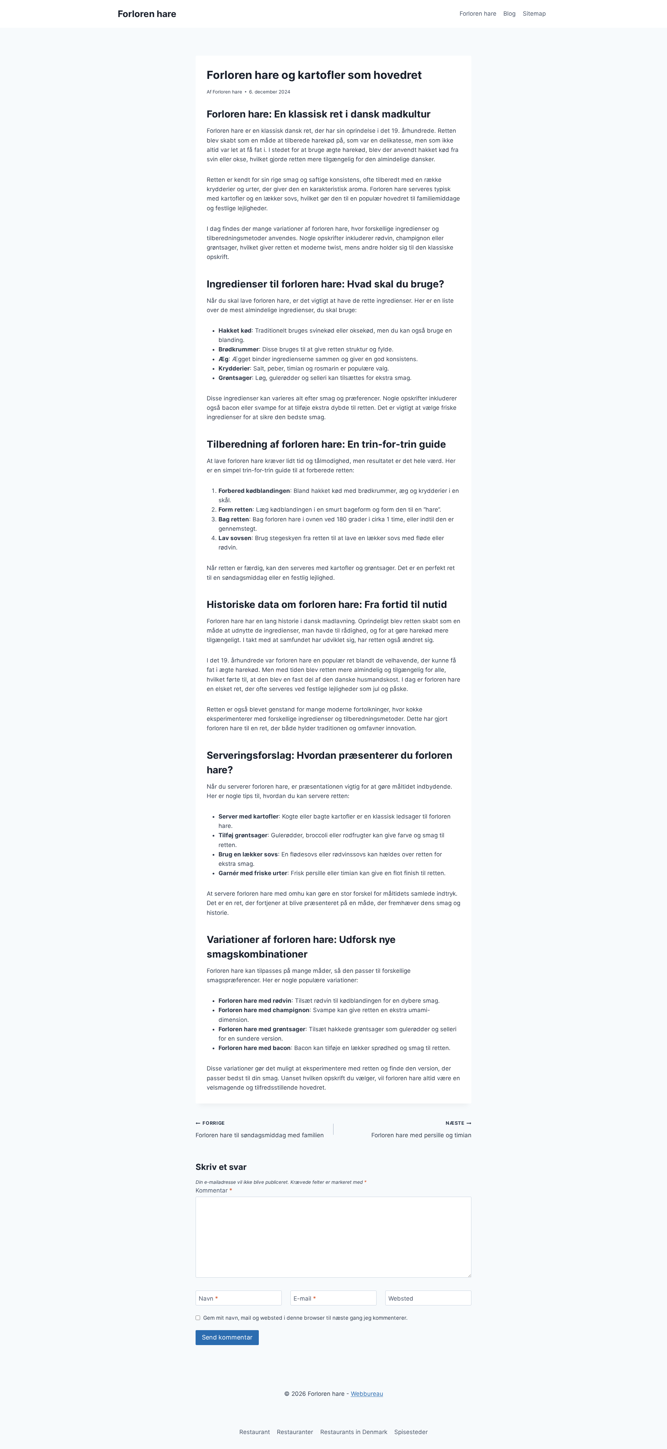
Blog (509, 13)
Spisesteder (411, 1431)
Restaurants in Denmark (353, 1431)
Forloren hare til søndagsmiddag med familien (260, 1129)
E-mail (305, 1298)
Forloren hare (478, 13)
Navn (208, 1298)
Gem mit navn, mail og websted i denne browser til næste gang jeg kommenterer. (305, 1317)
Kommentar (214, 1190)
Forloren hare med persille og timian (421, 1129)
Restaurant (254, 1431)
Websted (400, 1298)
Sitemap (534, 13)
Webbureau (367, 1393)
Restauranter (295, 1431)
